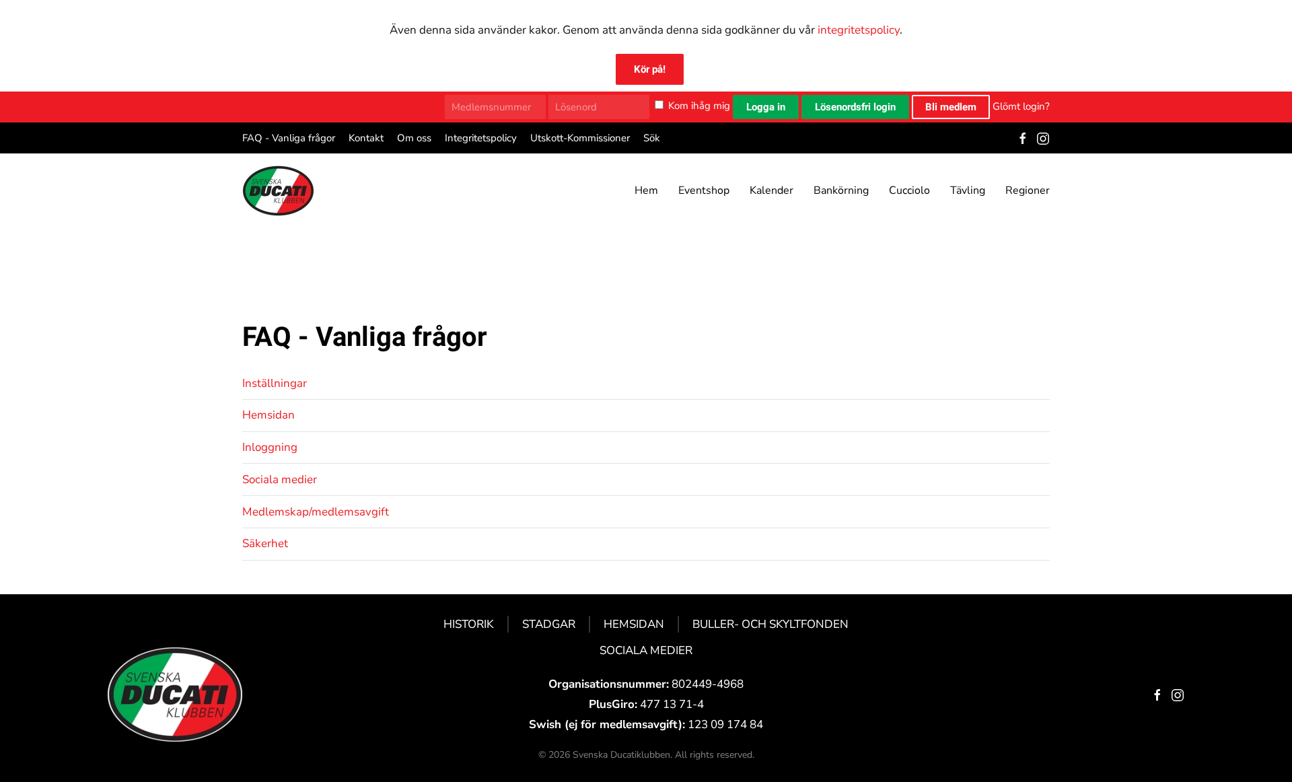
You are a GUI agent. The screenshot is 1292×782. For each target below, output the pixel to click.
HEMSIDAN (634, 624)
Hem (646, 190)
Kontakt (366, 138)
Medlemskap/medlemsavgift (315, 512)
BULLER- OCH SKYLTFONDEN (770, 624)
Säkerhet (265, 543)
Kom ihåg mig (699, 105)
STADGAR (548, 624)
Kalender (771, 190)
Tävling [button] (967, 190)
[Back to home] (278, 190)
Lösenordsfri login (855, 107)
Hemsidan (268, 415)
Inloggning (269, 447)
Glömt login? (1021, 105)
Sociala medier (279, 479)
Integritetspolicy (481, 138)
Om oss (414, 138)
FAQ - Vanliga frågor (288, 138)
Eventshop (703, 190)
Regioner (1027, 190)
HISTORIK (468, 624)
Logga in (765, 107)
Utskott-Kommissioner (580, 138)
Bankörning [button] (841, 190)
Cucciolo (909, 190)
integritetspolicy (859, 30)
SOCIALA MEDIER (646, 650)
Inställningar (274, 383)
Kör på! (650, 69)
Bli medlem (950, 107)
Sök (651, 138)
